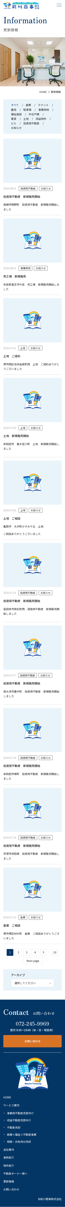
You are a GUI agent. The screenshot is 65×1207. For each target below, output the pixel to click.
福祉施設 (16, 114)
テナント (43, 105)
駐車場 (27, 110)
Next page (32, 961)
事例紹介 (8, 1157)
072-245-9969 (32, 1023)
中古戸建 (34, 114)
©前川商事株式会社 (50, 1199)
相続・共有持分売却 (19, 1142)
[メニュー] (59, 5)
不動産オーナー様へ (15, 1173)
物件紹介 (8, 1166)
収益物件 (41, 119)
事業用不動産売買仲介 (20, 1113)
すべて (15, 105)
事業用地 (43, 110)
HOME (7, 1097)
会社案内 (8, 1149)
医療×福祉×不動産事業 (21, 1134)
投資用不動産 (31, 123)
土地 (26, 119)
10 (54, 952)
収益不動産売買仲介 (19, 1120)
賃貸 (13, 119)
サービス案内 (11, 1105)
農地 (13, 110)
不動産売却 (13, 1127)
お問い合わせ (32, 1041)
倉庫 (28, 105)
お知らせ (16, 128)
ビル (13, 123)
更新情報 (8, 1181)
